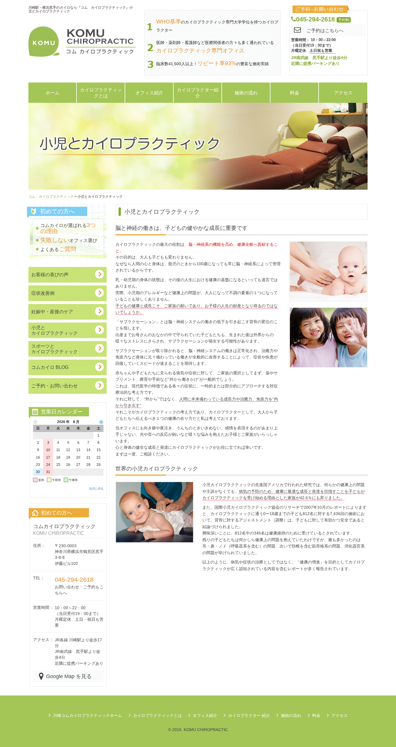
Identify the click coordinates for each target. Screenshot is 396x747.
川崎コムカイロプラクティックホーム (87, 715)
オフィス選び (68, 240)
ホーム (52, 92)
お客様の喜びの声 (49, 274)
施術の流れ (246, 92)
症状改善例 (43, 293)
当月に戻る (96, 488)
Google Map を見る (69, 676)
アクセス (343, 92)
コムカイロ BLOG (49, 367)
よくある (58, 249)
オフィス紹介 (149, 92)
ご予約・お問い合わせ (54, 385)
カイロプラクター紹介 (198, 92)
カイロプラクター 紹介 (249, 715)
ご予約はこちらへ (325, 30)
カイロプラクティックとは (101, 92)
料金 (294, 92)
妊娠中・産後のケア (52, 311)
